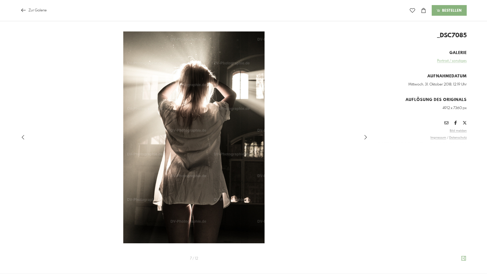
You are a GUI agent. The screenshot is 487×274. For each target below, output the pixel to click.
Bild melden (458, 130)
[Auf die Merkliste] (412, 10)
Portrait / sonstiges (452, 61)
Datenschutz (458, 137)
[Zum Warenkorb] (424, 10)
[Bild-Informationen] (464, 258)
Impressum (438, 137)
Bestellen (451, 10)
